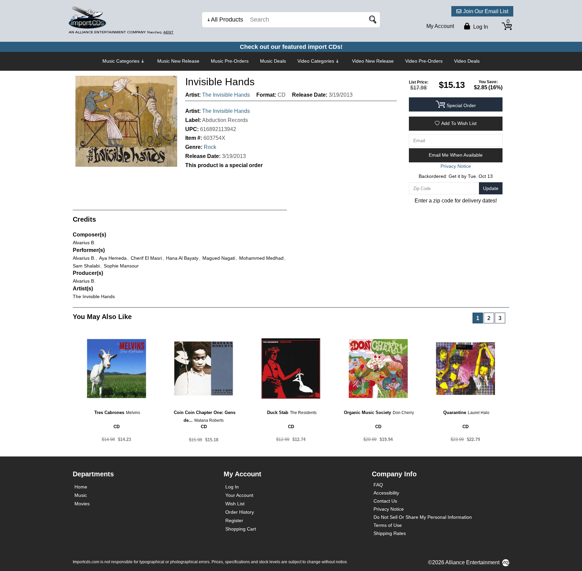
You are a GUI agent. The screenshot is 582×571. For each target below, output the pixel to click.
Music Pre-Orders (230, 61)
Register (234, 520)
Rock (210, 147)
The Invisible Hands (226, 95)
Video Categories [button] (315, 61)
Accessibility (386, 493)
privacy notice (456, 166)
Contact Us (385, 501)
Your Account (239, 495)
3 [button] (500, 318)
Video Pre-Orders (424, 61)
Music (80, 495)
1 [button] (477, 318)
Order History (239, 512)
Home (80, 486)
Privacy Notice (389, 509)
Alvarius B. (84, 242)
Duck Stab (277, 412)
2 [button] (488, 318)
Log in (480, 27)
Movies (82, 503)
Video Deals (467, 61)
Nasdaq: (160, 32)
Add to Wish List (459, 123)
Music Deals (273, 61)
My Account (440, 26)
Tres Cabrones (109, 412)
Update (490, 188)
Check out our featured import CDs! (291, 46)
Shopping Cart (240, 529)
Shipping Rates (390, 533)
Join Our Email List (485, 11)
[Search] (371, 19)
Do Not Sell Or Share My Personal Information (423, 517)
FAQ (378, 484)
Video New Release (373, 61)
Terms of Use (388, 525)
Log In (232, 486)
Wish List (235, 503)
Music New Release (178, 61)
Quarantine (454, 412)
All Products (227, 19)
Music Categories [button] (120, 61)
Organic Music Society (367, 412)
